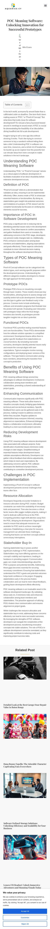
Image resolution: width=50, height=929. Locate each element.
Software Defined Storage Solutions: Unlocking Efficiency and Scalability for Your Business (24, 826)
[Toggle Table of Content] (26, 105)
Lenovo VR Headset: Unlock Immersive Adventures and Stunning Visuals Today (22, 886)
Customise (25, 918)
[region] (25, 909)
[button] (45, 5)
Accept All (25, 911)
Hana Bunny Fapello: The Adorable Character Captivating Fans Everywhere (24, 765)
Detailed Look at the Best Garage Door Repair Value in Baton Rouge (24, 706)
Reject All (25, 924)
